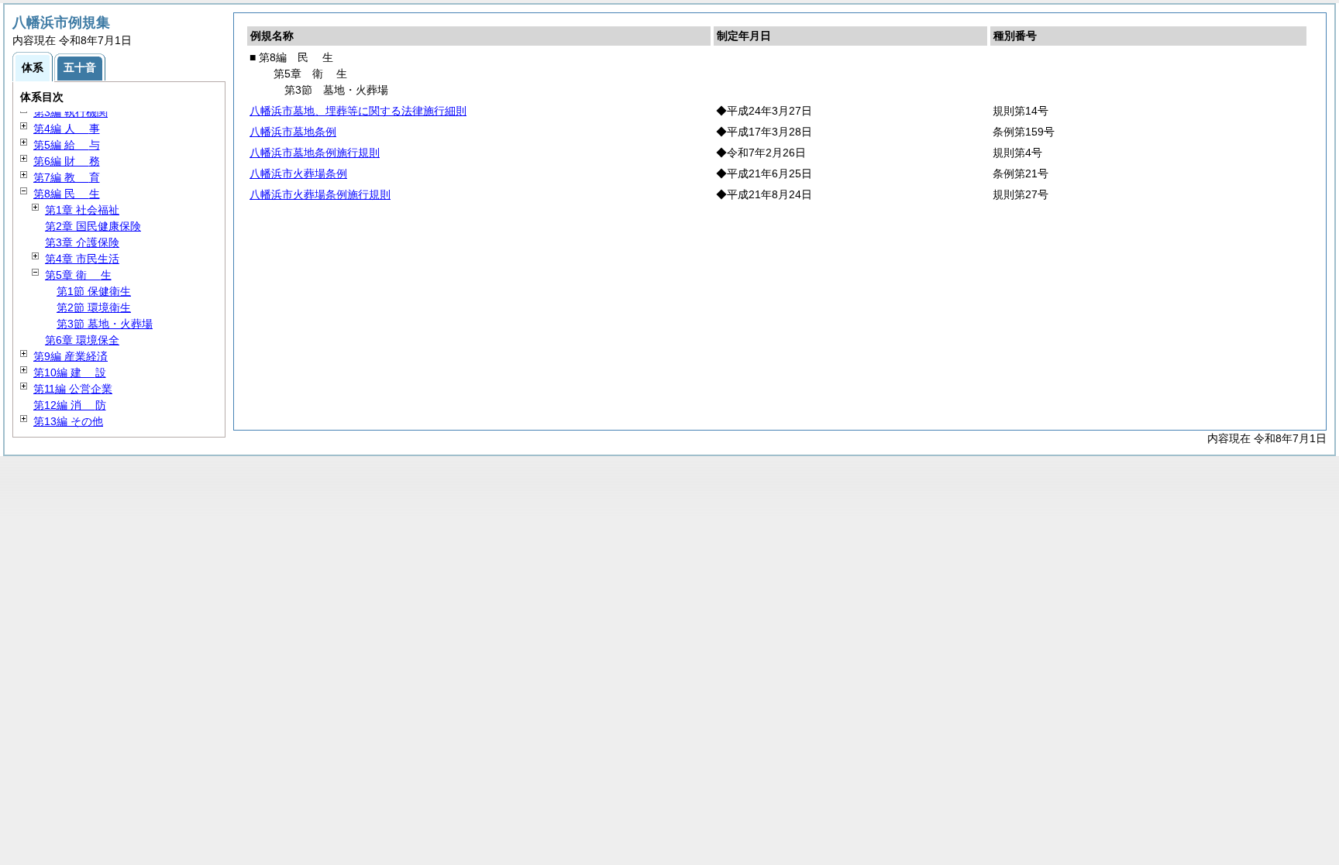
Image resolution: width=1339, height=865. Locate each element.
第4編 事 (66, 128)
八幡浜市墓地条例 (293, 131)
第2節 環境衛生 (94, 307)
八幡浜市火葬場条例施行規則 (320, 194)
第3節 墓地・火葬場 (105, 324)
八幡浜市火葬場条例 (298, 173)
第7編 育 (66, 177)
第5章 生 (78, 275)
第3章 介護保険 (82, 242)
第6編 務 (66, 161)
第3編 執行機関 (70, 112)
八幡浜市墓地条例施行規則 (315, 152)
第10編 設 (69, 372)
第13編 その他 (68, 421)
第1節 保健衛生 (94, 291)
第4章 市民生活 (82, 258)
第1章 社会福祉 (82, 210)
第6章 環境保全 (82, 340)
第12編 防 (69, 405)
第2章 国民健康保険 (93, 226)
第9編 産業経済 (70, 356)
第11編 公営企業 (72, 389)
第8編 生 (66, 193)
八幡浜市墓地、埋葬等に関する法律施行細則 (358, 111)
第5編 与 (66, 145)
